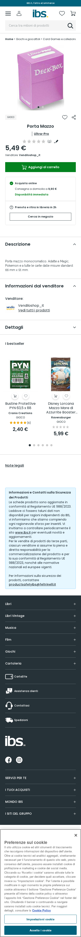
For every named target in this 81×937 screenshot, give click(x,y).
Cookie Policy (41, 910)
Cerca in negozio (40, 216)
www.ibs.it (23, 532)
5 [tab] (47, 445)
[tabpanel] (40, 77)
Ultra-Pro (41, 134)
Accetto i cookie (40, 930)
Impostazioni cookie (40, 919)
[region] (40, 883)
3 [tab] (38, 445)
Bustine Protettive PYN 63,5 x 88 (20, 406)
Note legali (14, 465)
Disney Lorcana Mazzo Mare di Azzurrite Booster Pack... (61, 408)
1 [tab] (38, 107)
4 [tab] (43, 445)
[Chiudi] (76, 835)
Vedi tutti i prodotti (34, 310)
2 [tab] (43, 107)
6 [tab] (51, 445)
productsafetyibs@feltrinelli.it (32, 584)
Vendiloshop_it (29, 155)
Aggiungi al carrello (43, 167)
